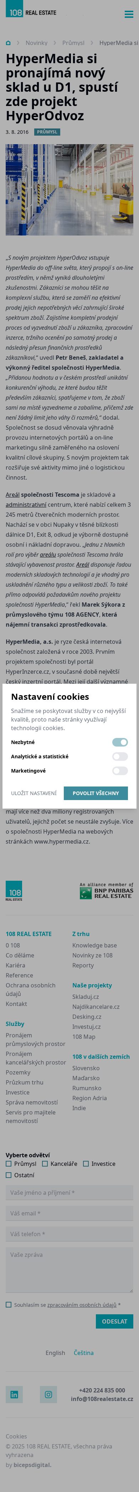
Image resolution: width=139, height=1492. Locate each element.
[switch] (120, 742)
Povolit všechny (96, 793)
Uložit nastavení (34, 793)
